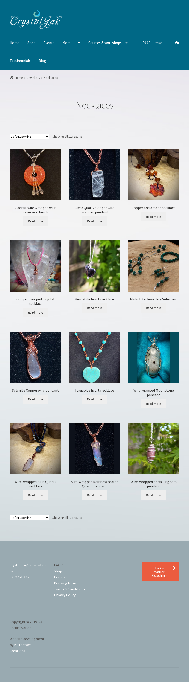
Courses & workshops (105, 42)
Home (14, 42)
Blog (42, 60)
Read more (35, 221)
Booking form (65, 583)
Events (49, 42)
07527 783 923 (20, 577)
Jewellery (33, 78)
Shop (31, 42)
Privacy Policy (65, 594)
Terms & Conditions (69, 589)
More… (68, 42)
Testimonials (20, 60)
